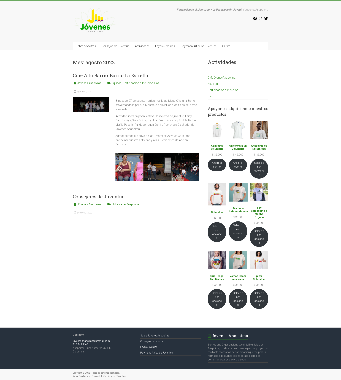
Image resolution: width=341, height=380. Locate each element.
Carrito (226, 46)
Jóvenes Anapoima (89, 83)
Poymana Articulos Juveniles (198, 46)
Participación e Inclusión (138, 83)
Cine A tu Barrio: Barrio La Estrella (110, 75)
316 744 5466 (80, 344)
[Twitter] (266, 19)
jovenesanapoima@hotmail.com (91, 340)
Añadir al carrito (217, 164)
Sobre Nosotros (86, 46)
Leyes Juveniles (165, 46)
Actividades (142, 46)
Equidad (116, 83)
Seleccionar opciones (259, 168)
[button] (119, 168)
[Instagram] (260, 19)
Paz (156, 83)
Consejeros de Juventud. (99, 197)
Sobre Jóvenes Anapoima (154, 335)
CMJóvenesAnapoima (125, 204)
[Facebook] (255, 19)
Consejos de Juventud (115, 46)
